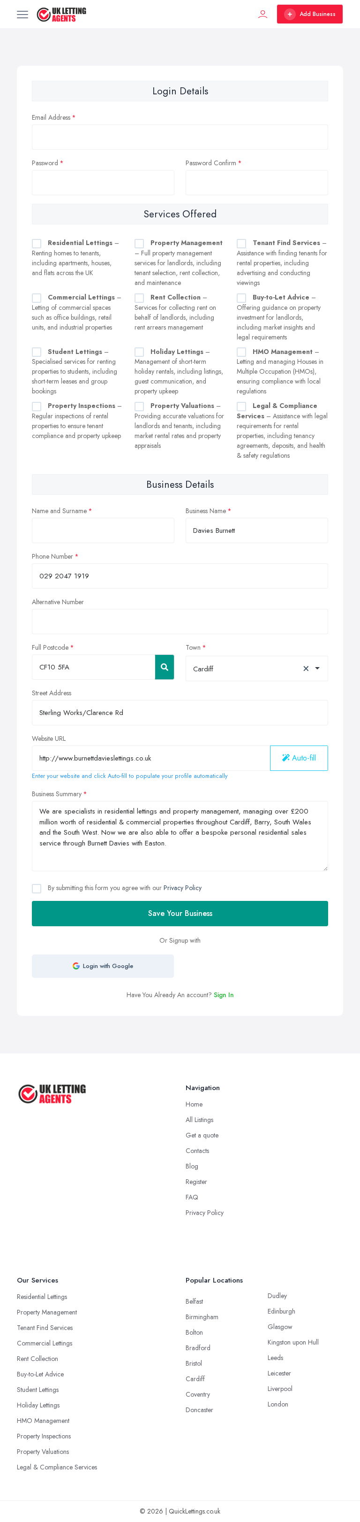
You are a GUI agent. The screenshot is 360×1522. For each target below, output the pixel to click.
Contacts (197, 1150)
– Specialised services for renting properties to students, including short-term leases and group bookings (74, 371)
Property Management (47, 1312)
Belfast (194, 1301)
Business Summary (57, 794)
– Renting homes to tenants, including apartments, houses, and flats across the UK (75, 257)
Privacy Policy (183, 887)
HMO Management (43, 1420)
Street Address (51, 693)
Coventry (198, 1394)
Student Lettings (38, 1389)
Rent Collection (37, 1358)
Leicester (279, 1373)
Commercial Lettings (44, 1343)
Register (196, 1181)
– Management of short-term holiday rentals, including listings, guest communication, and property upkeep (179, 371)
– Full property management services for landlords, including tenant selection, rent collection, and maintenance (179, 262)
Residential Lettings (42, 1296)
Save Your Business (180, 913)
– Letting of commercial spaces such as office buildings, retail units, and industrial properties (76, 312)
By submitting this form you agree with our (124, 887)
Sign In (224, 994)
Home (194, 1104)
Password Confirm (211, 163)
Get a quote (202, 1135)
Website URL (49, 738)
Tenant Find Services (45, 1327)
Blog (192, 1166)
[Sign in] (263, 14)
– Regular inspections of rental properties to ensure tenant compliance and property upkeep (77, 420)
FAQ (192, 1197)
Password (45, 163)
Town (193, 647)
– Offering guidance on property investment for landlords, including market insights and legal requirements (279, 317)
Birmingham (202, 1317)
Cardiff (195, 1379)
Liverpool (280, 1388)
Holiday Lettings (38, 1405)
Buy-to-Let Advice (40, 1374)
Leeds (275, 1357)
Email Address (51, 117)
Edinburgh (281, 1311)
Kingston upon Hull (293, 1342)
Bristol (194, 1363)
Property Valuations (43, 1451)
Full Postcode (50, 647)
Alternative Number (58, 602)
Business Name (206, 510)
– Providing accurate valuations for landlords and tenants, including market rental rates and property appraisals (179, 425)
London (278, 1404)
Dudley (277, 1295)
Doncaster (199, 1409)
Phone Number (52, 556)
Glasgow (280, 1326)
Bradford (198, 1348)
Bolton (194, 1332)
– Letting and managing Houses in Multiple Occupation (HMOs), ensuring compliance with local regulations (280, 371)
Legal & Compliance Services (57, 1467)
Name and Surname (59, 510)
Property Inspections (44, 1436)
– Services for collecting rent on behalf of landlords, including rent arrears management (175, 312)
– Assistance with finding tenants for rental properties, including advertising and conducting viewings (282, 262)
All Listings (199, 1119)
